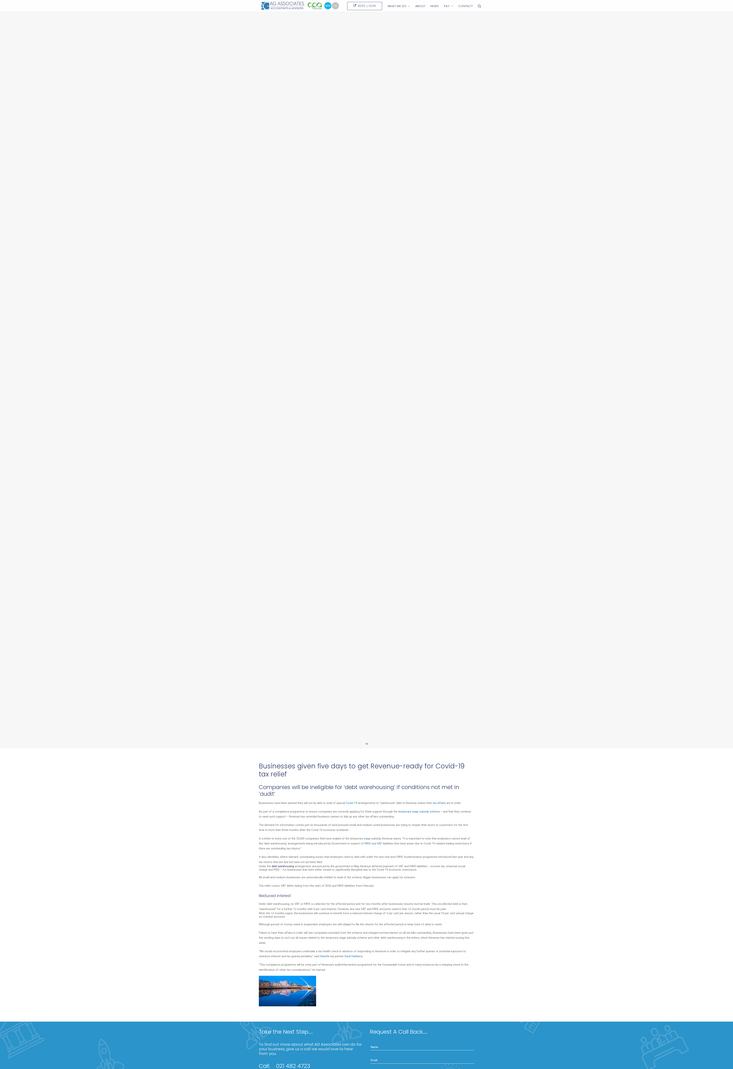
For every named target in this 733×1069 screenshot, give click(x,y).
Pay (447, 6)
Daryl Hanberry (353, 956)
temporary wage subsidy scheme (419, 811)
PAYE (367, 843)
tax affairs (439, 803)
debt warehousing (283, 866)
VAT (379, 843)
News (434, 6)
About (420, 6)
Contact (465, 6)
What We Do (397, 6)
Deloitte (324, 956)
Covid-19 (351, 803)
